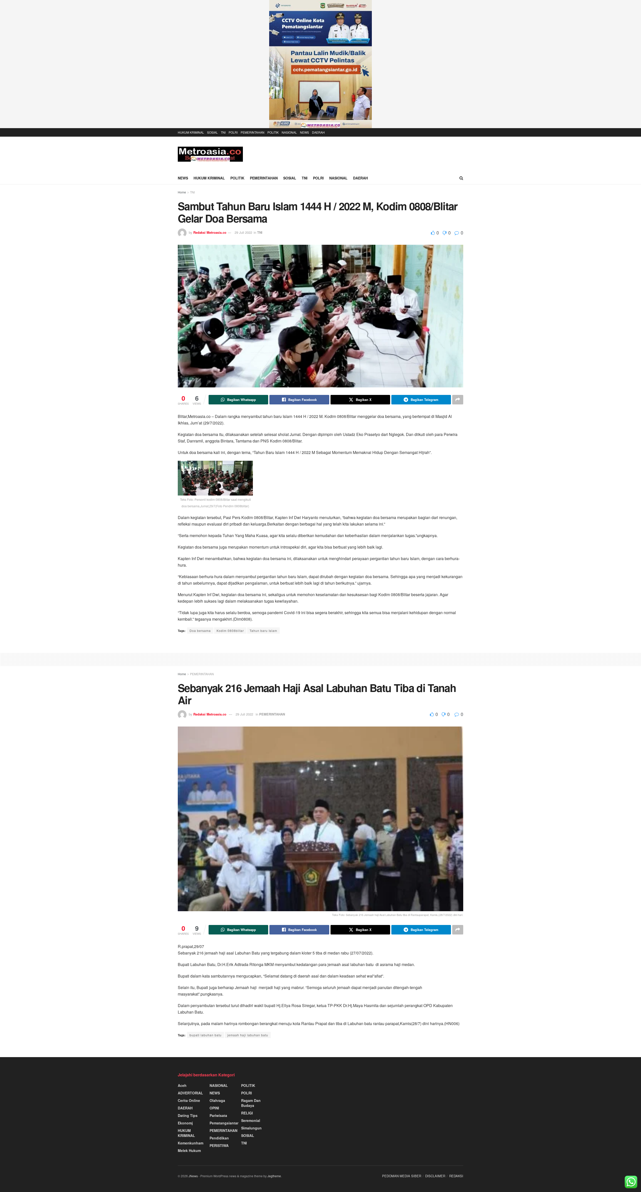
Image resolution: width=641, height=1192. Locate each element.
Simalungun (251, 1127)
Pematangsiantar (224, 1122)
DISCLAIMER (435, 1175)
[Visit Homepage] (210, 154)
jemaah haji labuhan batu (247, 1035)
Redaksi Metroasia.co (209, 232)
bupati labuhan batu (206, 1035)
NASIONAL (289, 132)
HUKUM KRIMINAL (191, 132)
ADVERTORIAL (190, 1092)
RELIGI (247, 1112)
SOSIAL (212, 132)
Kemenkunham (190, 1142)
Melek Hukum (189, 1150)
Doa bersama (200, 630)
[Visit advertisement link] (320, 64)
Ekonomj (185, 1122)
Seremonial (250, 1120)
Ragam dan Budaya (251, 1103)
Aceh (182, 1085)
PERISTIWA (219, 1145)
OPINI (214, 1107)
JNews (193, 1176)
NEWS (304, 132)
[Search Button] (461, 178)
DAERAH (318, 132)
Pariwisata (218, 1115)
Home (182, 192)
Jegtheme (274, 1176)
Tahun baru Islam (263, 630)
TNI (223, 132)
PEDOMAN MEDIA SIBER (401, 1175)
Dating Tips (188, 1115)
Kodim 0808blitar (230, 630)
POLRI (233, 132)
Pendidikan (219, 1137)
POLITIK (273, 132)
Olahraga (217, 1100)
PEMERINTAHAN (252, 132)
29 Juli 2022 (243, 232)
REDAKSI (456, 1175)
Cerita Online (189, 1100)
